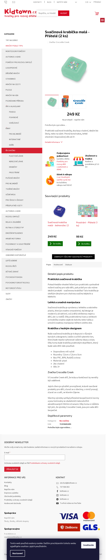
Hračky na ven (12, 95)
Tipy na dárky (12, 40)
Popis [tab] (48, 264)
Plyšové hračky (13, 178)
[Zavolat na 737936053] (8, 2)
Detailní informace (52, 142)
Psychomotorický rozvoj (18, 282)
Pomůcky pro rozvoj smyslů (19, 62)
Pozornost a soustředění (18, 244)
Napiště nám (9, 518)
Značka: (59, 42)
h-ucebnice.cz (10, 534)
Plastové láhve (16, 156)
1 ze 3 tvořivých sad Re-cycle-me (64, 178)
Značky (9, 299)
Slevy (8, 293)
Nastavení (17, 553)
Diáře (11, 145)
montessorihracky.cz (13, 537)
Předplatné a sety (14, 205)
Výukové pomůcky (14, 249)
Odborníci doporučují (16, 255)
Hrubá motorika (13, 238)
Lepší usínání (11, 260)
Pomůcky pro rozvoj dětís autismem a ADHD (62, 165)
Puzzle (9, 90)
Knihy (8, 128)
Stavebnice (11, 79)
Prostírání (14, 172)
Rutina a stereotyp (15, 227)
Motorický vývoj (13, 288)
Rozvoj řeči (11, 266)
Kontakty (37, 2)
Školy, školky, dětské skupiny (16, 521)
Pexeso (12, 112)
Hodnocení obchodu (12, 503)
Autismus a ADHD (13, 57)
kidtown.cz (64, 491)
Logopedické (11, 68)
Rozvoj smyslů (12, 216)
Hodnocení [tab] (58, 264)
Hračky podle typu (14, 45)
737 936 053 (64, 487)
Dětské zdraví (12, 271)
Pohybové (13, 117)
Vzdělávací (14, 123)
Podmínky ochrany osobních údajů (18, 500)
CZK (87, 2)
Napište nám (62, 2)
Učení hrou (10, 194)
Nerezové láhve (16, 161)
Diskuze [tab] (68, 264)
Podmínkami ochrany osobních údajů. (45, 463)
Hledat (63, 13)
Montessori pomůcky (15, 51)
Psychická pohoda (14, 277)
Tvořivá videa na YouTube (70, 503)
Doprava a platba (11, 493)
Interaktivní (14, 139)
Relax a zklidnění (13, 222)
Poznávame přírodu (15, 101)
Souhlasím (88, 545)
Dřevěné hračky (13, 73)
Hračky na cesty (13, 84)
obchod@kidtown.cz (68, 483)
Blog (49, 2)
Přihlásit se (12, 469)
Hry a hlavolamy (13, 106)
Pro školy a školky (14, 200)
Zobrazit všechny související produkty (73, 256)
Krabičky (13, 167)
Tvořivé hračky (13, 189)
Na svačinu (10, 150)
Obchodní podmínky (12, 496)
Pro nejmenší (15, 134)
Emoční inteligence (14, 233)
